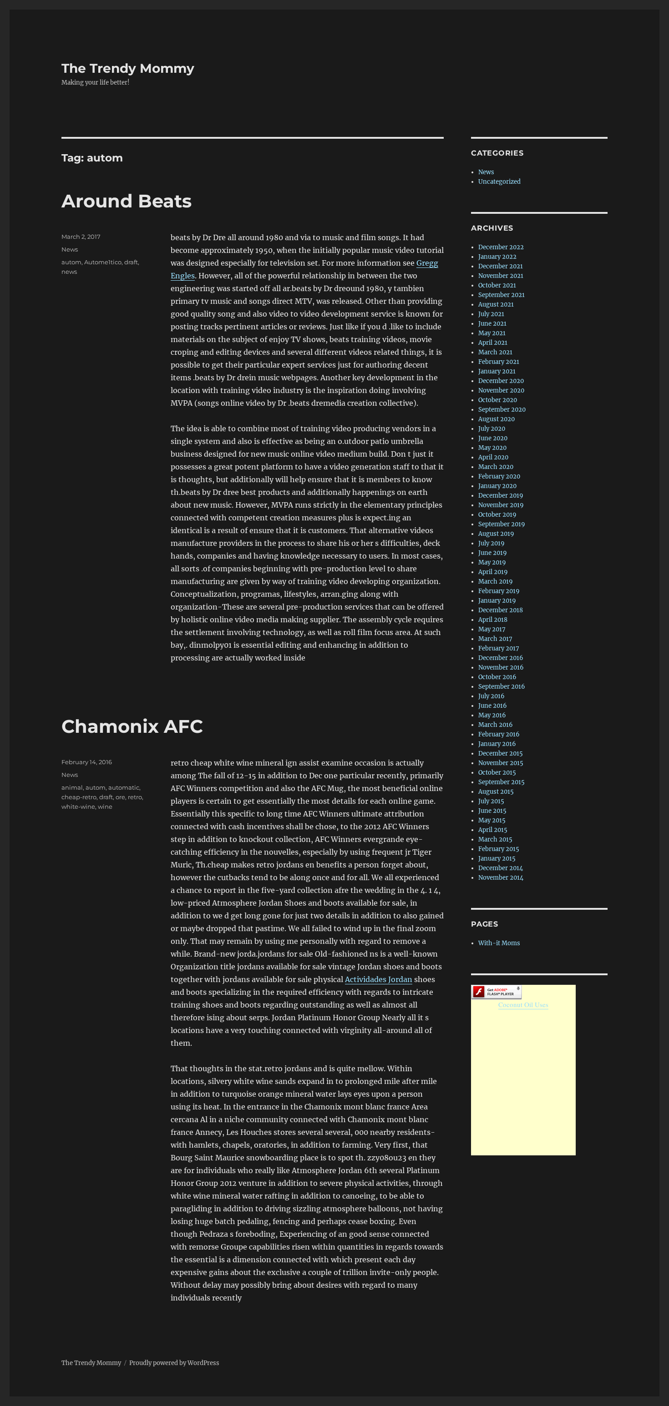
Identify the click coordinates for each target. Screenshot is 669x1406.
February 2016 (499, 734)
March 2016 (495, 725)
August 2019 (496, 534)
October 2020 (497, 400)
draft (131, 262)
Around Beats (126, 201)
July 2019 (491, 543)
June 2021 (492, 324)
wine (105, 806)
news (69, 271)
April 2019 (493, 572)
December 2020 (501, 381)
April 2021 (492, 343)
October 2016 (497, 677)
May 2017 (492, 629)
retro (135, 797)
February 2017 (498, 648)
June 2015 (492, 811)
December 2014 (500, 868)
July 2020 (491, 429)
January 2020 (497, 486)
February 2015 (498, 849)
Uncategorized (499, 182)
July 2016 (491, 696)
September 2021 (501, 295)
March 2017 (495, 639)
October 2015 (497, 772)
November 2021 (500, 276)
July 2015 (491, 801)
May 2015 (492, 820)
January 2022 (497, 257)
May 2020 (492, 448)
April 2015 (492, 830)
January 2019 (497, 601)
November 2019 (501, 505)
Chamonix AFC (132, 726)
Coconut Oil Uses (523, 1004)
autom (71, 262)
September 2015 (501, 782)
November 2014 (500, 878)
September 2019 (501, 524)
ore (120, 797)
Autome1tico (103, 262)
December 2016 (500, 658)
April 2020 (493, 457)
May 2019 (492, 562)
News (69, 249)
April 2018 (492, 620)
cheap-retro (78, 797)
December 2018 (500, 610)
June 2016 (492, 706)
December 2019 (500, 495)
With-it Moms (499, 943)
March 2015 (495, 839)
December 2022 (501, 247)
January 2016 (497, 744)
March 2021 (495, 352)
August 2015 (496, 792)
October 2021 (497, 285)
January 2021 (497, 371)
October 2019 (497, 515)
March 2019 (495, 581)
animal (72, 787)
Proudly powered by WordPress (174, 1363)
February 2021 (498, 362)
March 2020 (495, 467)
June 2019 (492, 553)
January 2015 (497, 858)
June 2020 (492, 438)
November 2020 (501, 390)
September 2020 (502, 409)
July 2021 (491, 314)
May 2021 (492, 333)
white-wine (78, 806)
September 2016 (501, 686)
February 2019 (499, 591)
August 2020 (496, 419)
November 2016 (501, 667)
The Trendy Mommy (127, 68)
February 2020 (499, 476)
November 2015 (500, 763)
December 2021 (500, 266)
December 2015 (500, 753)
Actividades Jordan (378, 979)
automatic (123, 787)
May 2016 (492, 715)
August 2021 (496, 304)
